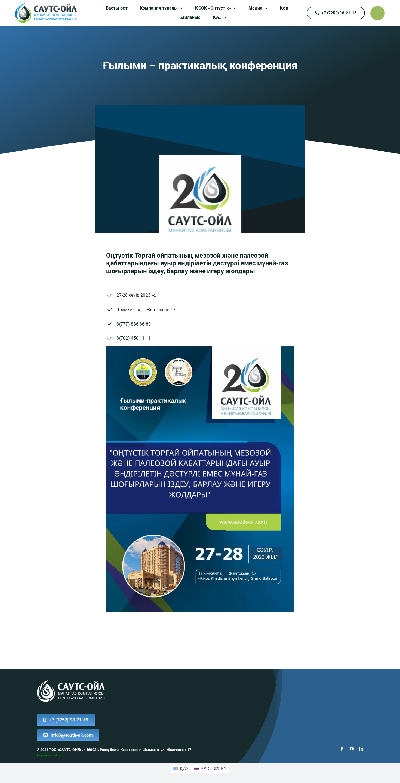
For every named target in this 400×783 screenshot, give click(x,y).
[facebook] (342, 749)
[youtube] (352, 749)
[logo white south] (71, 682)
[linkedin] (361, 749)
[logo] (46, 4)
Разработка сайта (48, 755)
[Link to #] (377, 13)
